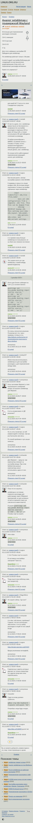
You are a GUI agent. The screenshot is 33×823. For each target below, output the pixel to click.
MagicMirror (11, 564)
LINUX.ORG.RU (9, 2)
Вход (29, 6)
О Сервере (5, 811)
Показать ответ (13, 113)
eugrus (10, 74)
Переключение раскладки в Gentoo (20, 792)
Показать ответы (13, 167)
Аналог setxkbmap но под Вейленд (20, 765)
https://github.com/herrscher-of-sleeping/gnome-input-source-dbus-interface (18, 339)
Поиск (9, 12)
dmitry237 (11, 268)
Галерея (4, 9)
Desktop (11, 17)
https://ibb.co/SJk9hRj (15, 729)
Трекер (3, 12)
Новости (4, 6)
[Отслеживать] (27, 38)
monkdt (10, 109)
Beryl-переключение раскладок (19, 799)
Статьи (10, 9)
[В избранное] (27, 32)
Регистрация (21, 6)
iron (9, 222)
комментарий (13, 119)
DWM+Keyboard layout (16, 789)
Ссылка (5, 79)
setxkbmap (14, 26)
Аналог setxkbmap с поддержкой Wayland (16, 21)
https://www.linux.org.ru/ (8, 816)
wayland (21, 26)
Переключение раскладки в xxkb (19, 774)
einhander (11, 416)
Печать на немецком (15, 796)
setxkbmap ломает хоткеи (17, 762)
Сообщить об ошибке (7, 814)
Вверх (28, 811)
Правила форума (13, 811)
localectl (7, 26)
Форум (16, 9)
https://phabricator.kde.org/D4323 (18, 647)
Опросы (23, 9)
